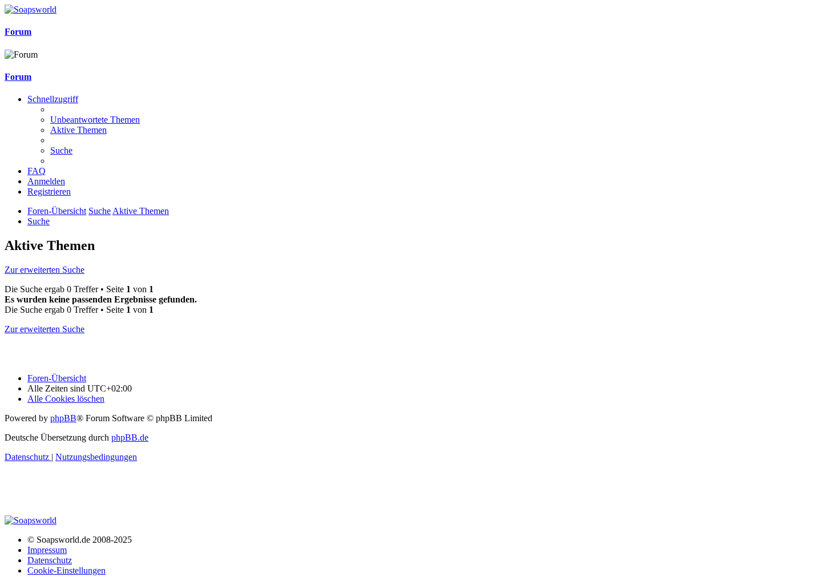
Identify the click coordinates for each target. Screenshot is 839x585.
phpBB (63, 418)
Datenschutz (49, 560)
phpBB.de (129, 437)
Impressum (47, 550)
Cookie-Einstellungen (66, 570)
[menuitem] (95, 119)
